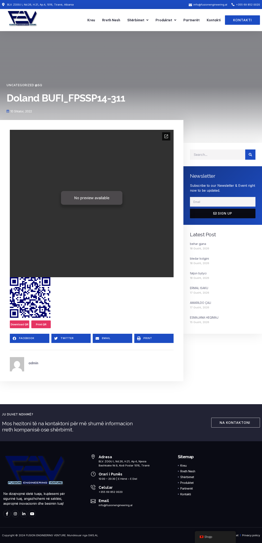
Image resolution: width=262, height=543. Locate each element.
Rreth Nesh (111, 20)
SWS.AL (93, 535)
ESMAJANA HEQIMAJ (204, 317)
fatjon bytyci (198, 273)
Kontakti (214, 20)
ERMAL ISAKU (199, 288)
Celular (106, 487)
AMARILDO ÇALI (200, 302)
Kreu (91, 20)
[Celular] (93, 487)
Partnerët (191, 20)
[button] (29, 338)
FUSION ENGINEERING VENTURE (46, 535)
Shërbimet (135, 20)
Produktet (164, 20)
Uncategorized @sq (24, 85)
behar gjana (198, 243)
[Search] (250, 154)
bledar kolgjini (199, 258)
